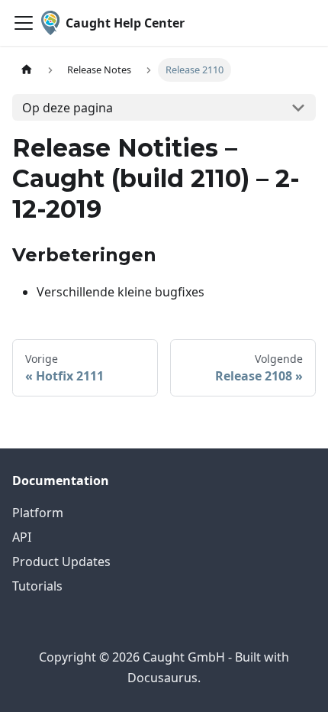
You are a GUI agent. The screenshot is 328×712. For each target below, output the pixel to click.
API (21, 537)
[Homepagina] (26, 70)
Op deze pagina (67, 107)
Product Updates (61, 561)
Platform (37, 512)
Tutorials (37, 586)
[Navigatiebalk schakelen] (23, 22)
